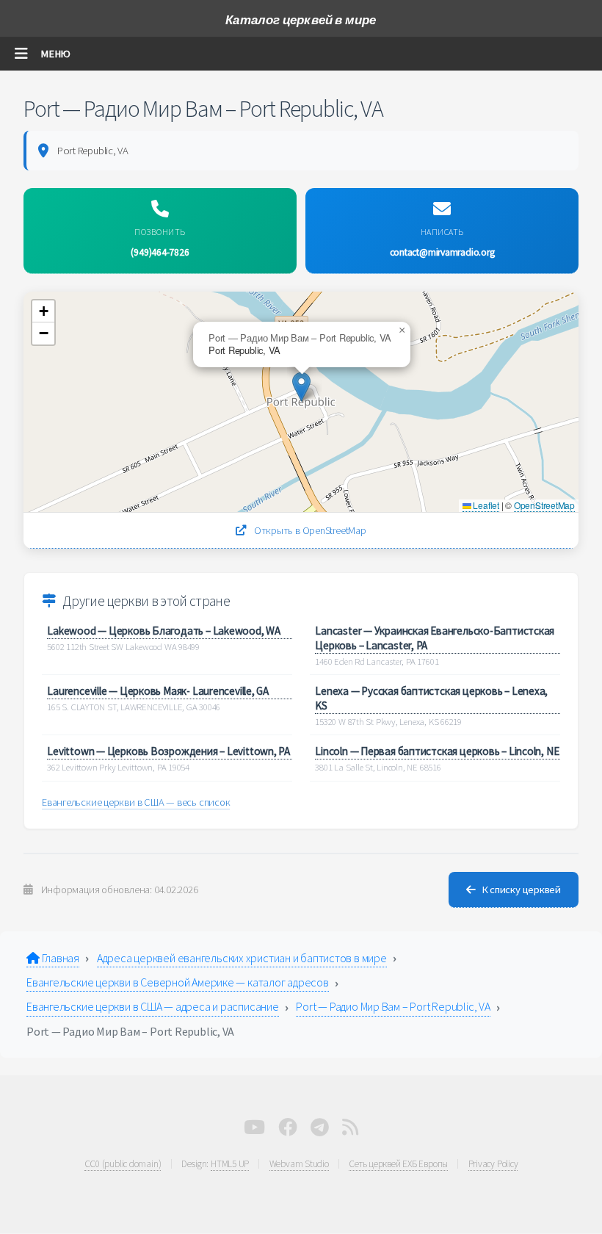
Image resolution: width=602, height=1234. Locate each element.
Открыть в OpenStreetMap (309, 530)
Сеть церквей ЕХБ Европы (398, 1164)
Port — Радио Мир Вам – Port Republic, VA (393, 1006)
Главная (59, 957)
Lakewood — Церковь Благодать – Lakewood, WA (163, 631)
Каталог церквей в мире (300, 20)
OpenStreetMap (544, 505)
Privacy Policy (493, 1164)
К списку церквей (521, 889)
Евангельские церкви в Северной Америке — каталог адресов (177, 982)
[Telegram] (320, 1130)
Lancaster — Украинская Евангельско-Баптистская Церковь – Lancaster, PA (434, 638)
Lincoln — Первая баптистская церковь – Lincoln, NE (437, 751)
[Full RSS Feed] (350, 1130)
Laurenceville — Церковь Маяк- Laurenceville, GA (158, 691)
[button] (301, 387)
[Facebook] (287, 1130)
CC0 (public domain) (123, 1164)
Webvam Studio (299, 1164)
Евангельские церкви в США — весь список (136, 802)
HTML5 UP (230, 1164)
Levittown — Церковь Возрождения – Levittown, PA (168, 751)
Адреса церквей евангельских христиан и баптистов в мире (242, 957)
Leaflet (485, 505)
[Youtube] (254, 1130)
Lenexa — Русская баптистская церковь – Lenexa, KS (431, 698)
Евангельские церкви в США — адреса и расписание (152, 1006)
